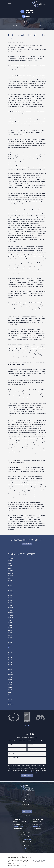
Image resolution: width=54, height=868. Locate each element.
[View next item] (28, 725)
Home (27, 797)
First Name (11, 744)
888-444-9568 (29, 12)
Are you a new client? (13, 753)
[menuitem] (27, 558)
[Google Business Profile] (28, 848)
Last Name (30, 744)
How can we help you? (13, 757)
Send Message (26, 776)
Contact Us (27, 544)
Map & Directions (18, 826)
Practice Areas (27, 802)
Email (29, 749)
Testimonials (27, 806)
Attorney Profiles (27, 799)
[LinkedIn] (25, 848)
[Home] (38, 4)
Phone (10, 749)
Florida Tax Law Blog (27, 804)
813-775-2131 (27, 842)
